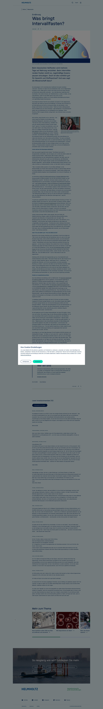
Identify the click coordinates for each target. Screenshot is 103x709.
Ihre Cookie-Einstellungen (31, 347)
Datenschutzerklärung (26, 355)
